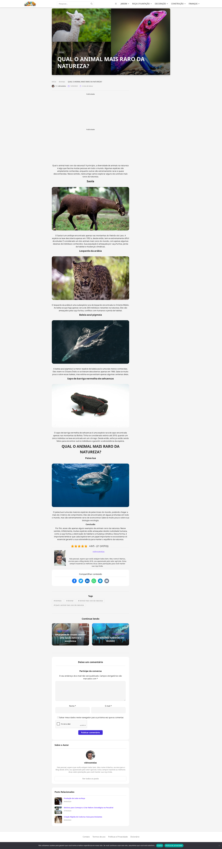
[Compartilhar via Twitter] (81, 581)
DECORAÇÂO (160, 3)
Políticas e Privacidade (118, 836)
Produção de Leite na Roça (74, 798)
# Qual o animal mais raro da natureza (69, 605)
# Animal (69, 601)
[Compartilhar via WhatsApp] (93, 581)
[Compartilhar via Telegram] (100, 581)
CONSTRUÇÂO (177, 3)
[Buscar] (92, 3)
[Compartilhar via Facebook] (74, 581)
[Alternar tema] (116, 4)
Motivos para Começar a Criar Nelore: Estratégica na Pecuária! (88, 807)
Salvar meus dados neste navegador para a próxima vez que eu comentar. (91, 717)
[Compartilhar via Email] (106, 581)
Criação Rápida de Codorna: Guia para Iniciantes (83, 817)
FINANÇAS (193, 3)
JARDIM (124, 3)
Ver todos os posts (90, 778)
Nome (72, 706)
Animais (61, 52)
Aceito (159, 845)
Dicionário (134, 836)
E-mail (108, 706)
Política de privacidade (174, 845)
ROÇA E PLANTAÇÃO (141, 3)
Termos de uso (98, 836)
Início (54, 82)
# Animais (58, 601)
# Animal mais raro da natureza (90, 601)
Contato (86, 836)
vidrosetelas (62, 86)
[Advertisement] (90, 111)
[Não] (219, 845)
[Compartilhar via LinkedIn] (87, 581)
